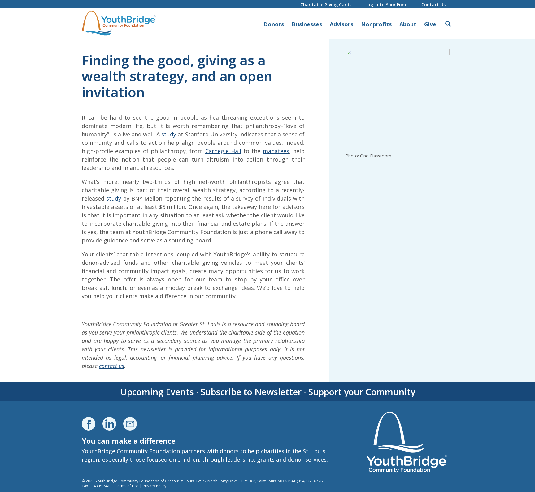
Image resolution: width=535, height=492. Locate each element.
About (407, 24)
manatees (276, 151)
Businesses (307, 24)
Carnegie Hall (223, 151)
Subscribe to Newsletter (251, 392)
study (168, 134)
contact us (111, 366)
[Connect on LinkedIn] (109, 424)
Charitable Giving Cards (325, 4)
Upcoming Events (157, 392)
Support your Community (361, 392)
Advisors (341, 24)
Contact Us (433, 4)
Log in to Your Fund (386, 4)
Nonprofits (376, 24)
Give (430, 24)
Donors (273, 24)
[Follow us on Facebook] (88, 424)
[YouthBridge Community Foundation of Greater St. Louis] (119, 23)
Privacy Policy (154, 486)
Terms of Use (127, 486)
